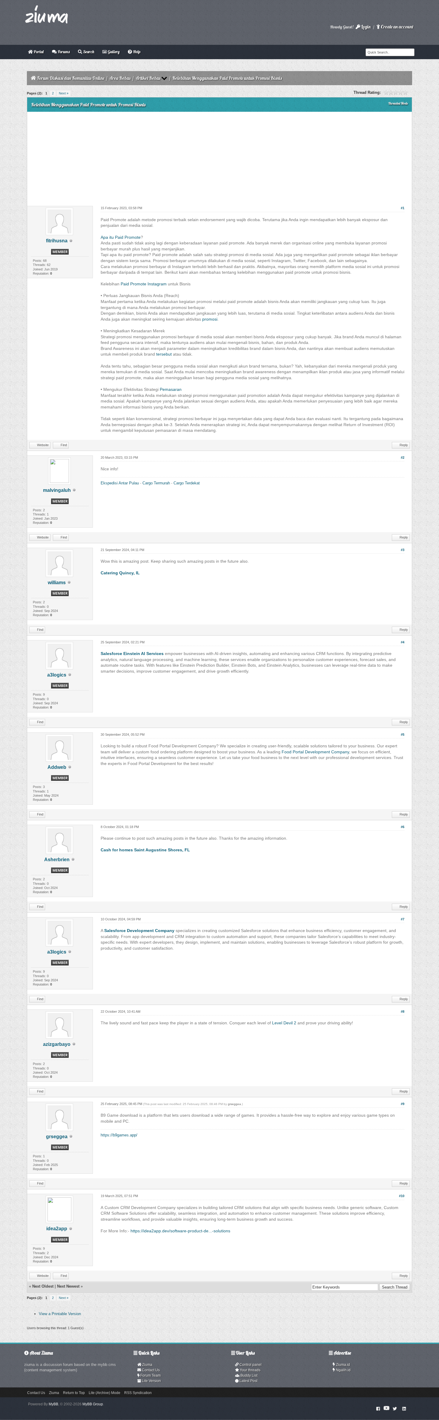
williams (57, 582)
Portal (38, 51)
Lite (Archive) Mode (104, 1393)
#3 (402, 550)
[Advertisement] (219, 156)
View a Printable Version (60, 1314)
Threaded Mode (398, 103)
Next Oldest (42, 1286)
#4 (402, 642)
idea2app (56, 1228)
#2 (402, 457)
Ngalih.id (343, 1370)
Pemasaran (171, 389)
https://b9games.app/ (119, 1135)
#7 (402, 919)
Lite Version (151, 1381)
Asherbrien (57, 859)
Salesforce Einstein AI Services (132, 653)
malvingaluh (57, 490)
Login (365, 27)
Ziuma (146, 1365)
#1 (402, 208)
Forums (63, 51)
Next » (63, 93)
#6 (402, 827)
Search (88, 51)
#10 (401, 1196)
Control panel (250, 1365)
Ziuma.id (342, 1365)
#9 (402, 1104)
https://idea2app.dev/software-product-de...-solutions (180, 1230)
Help (136, 51)
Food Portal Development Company (315, 751)
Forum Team (150, 1375)
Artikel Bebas (148, 78)
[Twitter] (395, 1408)
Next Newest (68, 1286)
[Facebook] (378, 1408)
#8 (402, 1011)
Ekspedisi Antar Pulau (120, 483)
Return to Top (74, 1393)
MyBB (53, 1404)
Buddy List (248, 1375)
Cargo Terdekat (187, 483)
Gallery (113, 51)
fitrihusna (56, 240)
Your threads (249, 1370)
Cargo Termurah (156, 483)
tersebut (164, 354)
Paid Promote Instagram (144, 283)
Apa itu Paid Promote (121, 237)
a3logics (56, 674)
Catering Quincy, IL (120, 572)
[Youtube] (386, 1408)
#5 (402, 734)
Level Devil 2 (284, 1022)
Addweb (56, 767)
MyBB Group (92, 1404)
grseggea (56, 1136)
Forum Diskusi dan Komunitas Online (70, 78)
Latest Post (248, 1381)
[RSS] (404, 1408)
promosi (209, 319)
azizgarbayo (56, 1044)
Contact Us (150, 1370)
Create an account (396, 27)
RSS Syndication (138, 1393)
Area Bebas (120, 78)
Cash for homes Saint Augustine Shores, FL (145, 849)
